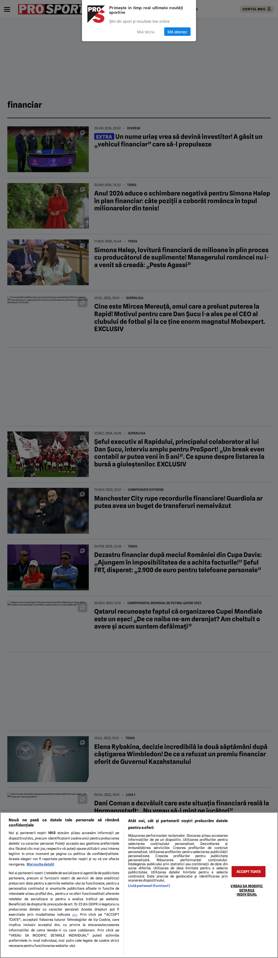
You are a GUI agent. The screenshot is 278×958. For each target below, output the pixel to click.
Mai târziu (145, 31)
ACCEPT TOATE (248, 872)
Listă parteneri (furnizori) (149, 886)
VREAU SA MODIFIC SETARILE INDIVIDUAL (246, 890)
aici (74, 914)
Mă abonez (177, 31)
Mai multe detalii (40, 864)
